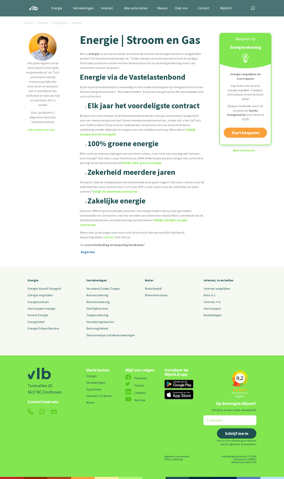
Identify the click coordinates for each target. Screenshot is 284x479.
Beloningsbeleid (97, 328)
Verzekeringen (83, 8)
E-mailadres (212, 418)
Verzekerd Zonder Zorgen (103, 288)
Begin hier (88, 252)
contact (108, 237)
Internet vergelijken (217, 288)
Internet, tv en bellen (218, 280)
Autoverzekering (97, 295)
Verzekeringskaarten (100, 322)
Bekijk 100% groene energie (141, 163)
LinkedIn (140, 393)
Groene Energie (38, 315)
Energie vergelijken (40, 295)
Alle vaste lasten (136, 8)
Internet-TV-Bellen (99, 396)
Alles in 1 (209, 295)
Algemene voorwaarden (176, 456)
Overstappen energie (41, 308)
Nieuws (162, 8)
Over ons (181, 8)
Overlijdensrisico (97, 308)
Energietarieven (38, 302)
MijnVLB (225, 8)
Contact (203, 8)
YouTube (139, 400)
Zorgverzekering (97, 315)
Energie (56, 8)
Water (149, 280)
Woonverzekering (98, 302)
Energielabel (36, 322)
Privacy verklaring (173, 459)
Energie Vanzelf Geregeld (44, 288)
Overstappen (212, 308)
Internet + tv (212, 302)
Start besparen (245, 132)
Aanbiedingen (213, 315)
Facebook (140, 378)
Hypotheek (93, 389)
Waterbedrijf (153, 288)
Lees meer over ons (41, 129)
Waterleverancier (156, 295)
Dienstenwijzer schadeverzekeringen (110, 335)
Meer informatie (244, 150)
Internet (107, 8)
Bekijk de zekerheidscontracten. (115, 191)
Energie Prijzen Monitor (43, 328)
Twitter (139, 385)
